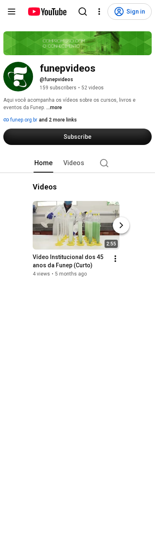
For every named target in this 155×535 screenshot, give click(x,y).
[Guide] (12, 11)
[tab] (43, 163)
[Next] (121, 225)
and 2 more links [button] (58, 120)
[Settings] (99, 11)
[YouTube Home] (46, 11)
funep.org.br (23, 120)
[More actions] (115, 258)
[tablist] (77, 163)
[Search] (83, 11)
